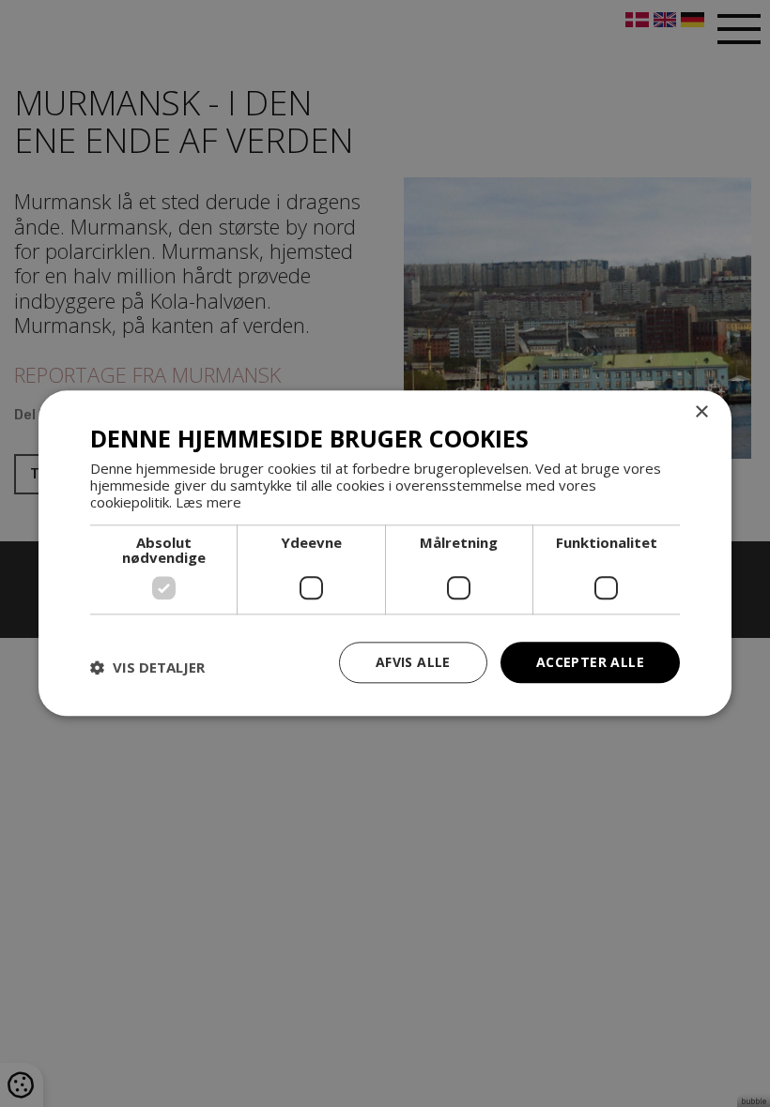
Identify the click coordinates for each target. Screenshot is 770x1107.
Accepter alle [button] (590, 662)
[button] (147, 667)
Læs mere (208, 502)
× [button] (701, 412)
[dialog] (385, 553)
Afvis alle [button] (413, 662)
